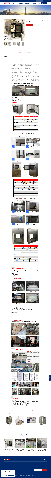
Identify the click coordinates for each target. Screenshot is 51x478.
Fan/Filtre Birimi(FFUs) (28, 467)
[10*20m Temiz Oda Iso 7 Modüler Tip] (9, 443)
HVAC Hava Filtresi (27, 470)
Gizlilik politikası (35, 475)
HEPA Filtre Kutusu (19, 470)
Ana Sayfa (12, 3)
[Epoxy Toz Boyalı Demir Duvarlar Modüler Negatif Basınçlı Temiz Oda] (31, 443)
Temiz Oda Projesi (27, 464)
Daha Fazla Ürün (28, 52)
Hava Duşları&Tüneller (20, 466)
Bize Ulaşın (38, 3)
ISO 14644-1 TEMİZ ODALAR (20, 464)
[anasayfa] (7, 3)
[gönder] (42, 1)
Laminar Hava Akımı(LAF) (28, 469)
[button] (5, 30)
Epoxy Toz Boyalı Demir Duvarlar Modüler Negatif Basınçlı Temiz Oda (31, 450)
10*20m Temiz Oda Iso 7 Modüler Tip (8, 450)
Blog (38, 475)
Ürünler (16, 3)
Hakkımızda (21, 3)
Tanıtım (20, 52)
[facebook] (46, 459)
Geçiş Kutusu (12, 10)
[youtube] (44, 459)
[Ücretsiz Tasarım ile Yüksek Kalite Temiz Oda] (20, 443)
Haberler (34, 3)
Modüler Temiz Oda (27, 466)
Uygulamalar (27, 3)
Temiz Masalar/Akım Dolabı (20, 469)
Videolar (31, 3)
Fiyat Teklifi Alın (44, 3)
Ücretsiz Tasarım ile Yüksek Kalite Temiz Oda (20, 450)
